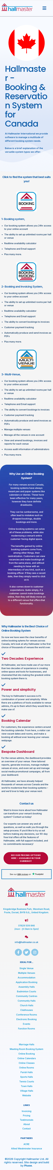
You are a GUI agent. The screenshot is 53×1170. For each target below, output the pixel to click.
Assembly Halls (26, 987)
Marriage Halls (26, 1044)
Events (26, 1024)
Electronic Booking (26, 1019)
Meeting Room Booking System (26, 1049)
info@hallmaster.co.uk (26, 942)
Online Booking (26, 1053)
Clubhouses (26, 1010)
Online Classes (26, 1063)
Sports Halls (26, 1077)
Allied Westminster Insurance (26, 1148)
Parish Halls (26, 1072)
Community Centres (26, 996)
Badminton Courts (26, 991)
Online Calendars (26, 1058)
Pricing (26, 1115)
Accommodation (26, 977)
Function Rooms (26, 1028)
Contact (26, 1128)
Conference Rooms (26, 1014)
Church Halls (26, 1005)
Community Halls (26, 1000)
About (26, 1124)
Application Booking (26, 982)
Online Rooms (26, 1067)
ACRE (26, 1144)
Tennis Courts (26, 1081)
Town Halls (26, 1086)
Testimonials (26, 1120)
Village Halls (26, 1091)
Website (26, 1095)
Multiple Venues (26, 973)
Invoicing (26, 1111)
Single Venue (26, 968)
